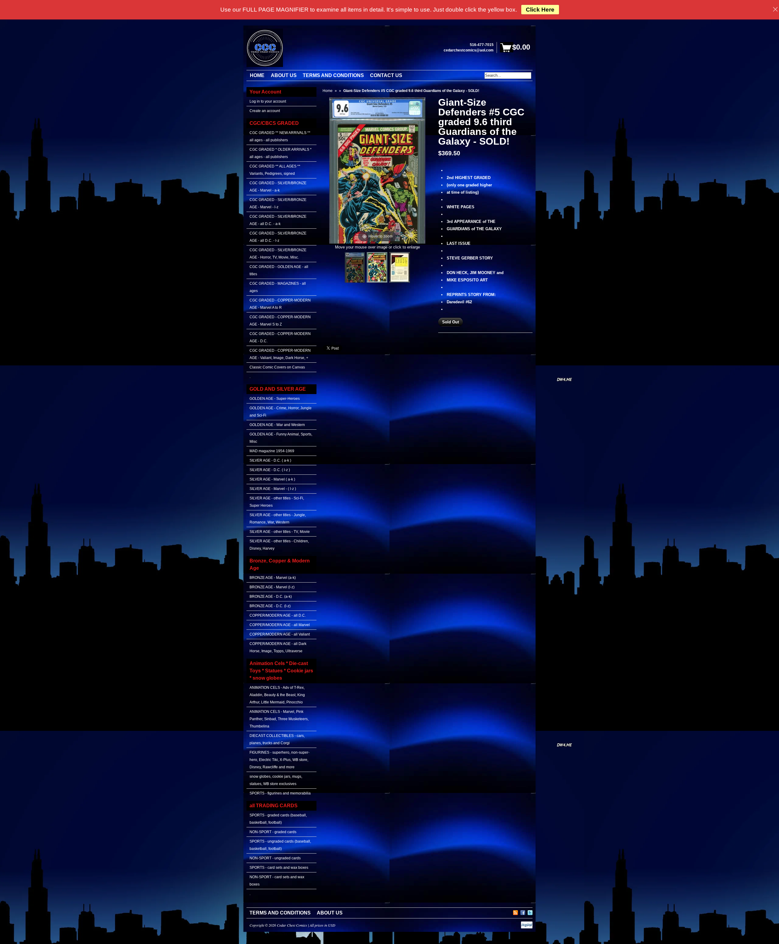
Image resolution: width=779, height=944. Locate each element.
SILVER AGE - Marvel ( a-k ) (272, 479)
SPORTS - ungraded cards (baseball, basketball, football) (280, 845)
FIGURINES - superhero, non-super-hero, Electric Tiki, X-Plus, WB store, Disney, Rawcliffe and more (279, 759)
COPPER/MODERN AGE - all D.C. (278, 615)
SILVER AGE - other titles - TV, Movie (280, 532)
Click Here (540, 9)
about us (330, 912)
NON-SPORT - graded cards (273, 832)
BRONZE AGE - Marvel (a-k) (273, 578)
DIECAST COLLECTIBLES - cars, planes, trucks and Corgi (277, 739)
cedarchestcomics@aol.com (469, 50)
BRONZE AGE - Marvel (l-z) (272, 587)
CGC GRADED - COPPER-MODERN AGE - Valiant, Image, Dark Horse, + (280, 354)
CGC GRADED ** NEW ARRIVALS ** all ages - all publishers (280, 136)
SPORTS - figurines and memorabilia (280, 793)
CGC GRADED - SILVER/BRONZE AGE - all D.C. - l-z (278, 237)
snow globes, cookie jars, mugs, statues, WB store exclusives (276, 780)
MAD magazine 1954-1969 (272, 451)
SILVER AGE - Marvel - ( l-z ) (273, 489)
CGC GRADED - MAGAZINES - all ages (278, 287)
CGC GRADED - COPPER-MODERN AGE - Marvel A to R (280, 304)
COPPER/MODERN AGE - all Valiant (280, 634)
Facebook (522, 912)
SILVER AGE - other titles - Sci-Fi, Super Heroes (277, 502)
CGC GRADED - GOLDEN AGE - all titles (279, 270)
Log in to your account (268, 101)
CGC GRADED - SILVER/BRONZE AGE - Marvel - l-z (278, 203)
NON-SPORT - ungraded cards (275, 858)
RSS (515, 912)
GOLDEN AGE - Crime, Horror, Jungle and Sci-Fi (281, 411)
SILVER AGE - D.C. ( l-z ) (270, 470)
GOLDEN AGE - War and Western (277, 425)
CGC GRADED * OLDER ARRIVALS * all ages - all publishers (281, 153)
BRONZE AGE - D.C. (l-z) (270, 606)
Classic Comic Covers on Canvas (277, 367)
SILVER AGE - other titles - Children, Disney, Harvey (279, 545)
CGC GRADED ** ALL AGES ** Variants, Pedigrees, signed (275, 170)
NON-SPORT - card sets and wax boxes (277, 880)
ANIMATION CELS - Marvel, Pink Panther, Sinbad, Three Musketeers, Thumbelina (279, 719)
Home (328, 91)
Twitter (530, 912)
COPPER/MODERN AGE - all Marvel (280, 625)
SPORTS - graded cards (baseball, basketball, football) (278, 819)
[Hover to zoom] (377, 170)
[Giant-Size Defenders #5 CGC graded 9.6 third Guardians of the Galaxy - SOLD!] (355, 267)
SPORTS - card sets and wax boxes (279, 867)
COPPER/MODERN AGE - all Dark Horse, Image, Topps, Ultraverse (278, 647)
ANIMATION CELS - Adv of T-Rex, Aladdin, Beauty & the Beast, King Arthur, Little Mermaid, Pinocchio (277, 694)
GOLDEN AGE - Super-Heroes (275, 398)
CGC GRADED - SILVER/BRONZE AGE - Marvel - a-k (278, 186)
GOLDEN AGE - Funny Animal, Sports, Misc (281, 438)
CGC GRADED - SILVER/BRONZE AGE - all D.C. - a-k (278, 220)
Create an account (265, 111)
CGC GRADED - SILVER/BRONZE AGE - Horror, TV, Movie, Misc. (278, 253)
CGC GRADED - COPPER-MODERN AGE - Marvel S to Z (280, 320)
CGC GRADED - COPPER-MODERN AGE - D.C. (280, 337)
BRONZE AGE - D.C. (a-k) (271, 596)
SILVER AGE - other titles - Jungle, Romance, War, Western (278, 518)
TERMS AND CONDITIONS (280, 912)
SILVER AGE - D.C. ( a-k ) (270, 460)
